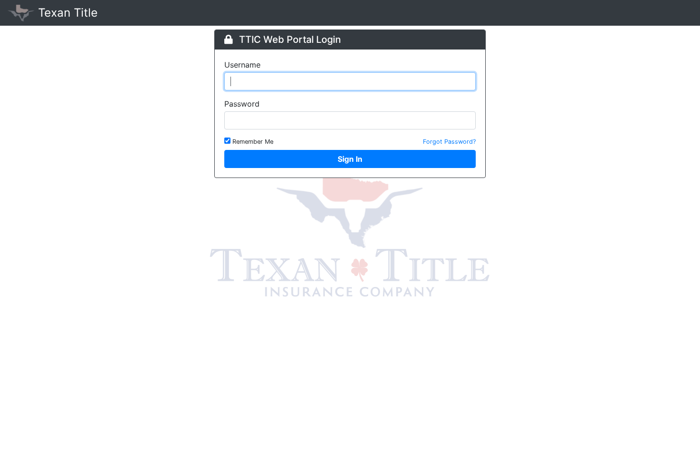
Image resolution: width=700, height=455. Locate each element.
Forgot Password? (449, 141)
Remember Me (252, 141)
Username (242, 64)
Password (242, 104)
